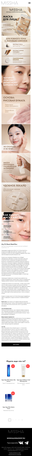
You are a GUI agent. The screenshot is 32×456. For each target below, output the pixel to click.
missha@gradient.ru (16, 438)
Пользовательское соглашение (14, 454)
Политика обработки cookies (15, 452)
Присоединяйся (12, 443)
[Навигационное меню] (29, 3)
